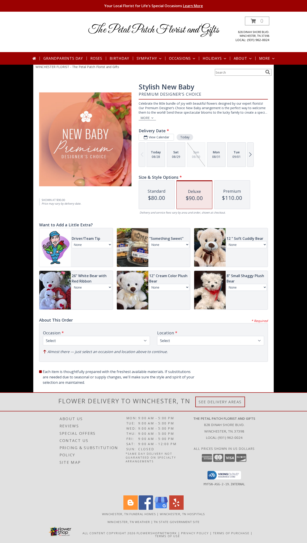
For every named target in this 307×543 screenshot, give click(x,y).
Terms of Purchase (231, 533)
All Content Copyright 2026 (109, 533)
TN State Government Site (177, 522)
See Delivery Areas (220, 401)
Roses (96, 58)
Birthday (119, 58)
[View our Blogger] (130, 508)
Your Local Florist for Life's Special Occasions (153, 5)
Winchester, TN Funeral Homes (129, 514)
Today (184, 137)
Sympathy (147, 58)
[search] (267, 72)
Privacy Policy (195, 533)
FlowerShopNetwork (157, 533)
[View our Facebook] (146, 508)
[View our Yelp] (176, 508)
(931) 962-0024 (258, 40)
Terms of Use (167, 536)
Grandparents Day (63, 58)
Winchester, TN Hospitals (182, 514)
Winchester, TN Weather (128, 522)
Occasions (180, 58)
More (264, 58)
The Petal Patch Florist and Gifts (153, 30)
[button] (257, 21)
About (240, 58)
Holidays (212, 58)
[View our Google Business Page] (161, 508)
